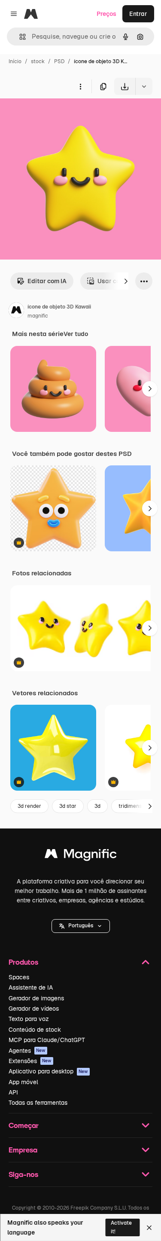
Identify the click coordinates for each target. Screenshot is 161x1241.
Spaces (19, 977)
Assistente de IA (31, 987)
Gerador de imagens (36, 998)
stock (38, 61)
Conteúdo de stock (35, 1029)
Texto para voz (29, 1019)
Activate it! (121, 1227)
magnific (37, 315)
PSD (59, 61)
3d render (29, 806)
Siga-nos (23, 1174)
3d (97, 806)
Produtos (23, 961)
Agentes (27, 1051)
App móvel (23, 1082)
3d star (67, 806)
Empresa (23, 1149)
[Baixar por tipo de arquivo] (143, 86)
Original (55, 115)
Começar (24, 1125)
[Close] (149, 1228)
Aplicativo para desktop (48, 1071)
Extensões (30, 1061)
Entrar (138, 14)
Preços (106, 14)
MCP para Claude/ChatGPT (47, 1040)
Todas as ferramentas (38, 1103)
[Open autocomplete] (19, 37)
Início (15, 61)
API (13, 1092)
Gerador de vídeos (34, 1008)
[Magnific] (81, 855)
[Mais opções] (80, 86)
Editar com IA (47, 281)
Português (80, 925)
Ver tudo (76, 334)
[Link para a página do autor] (16, 312)
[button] (81, 926)
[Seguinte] (126, 281)
